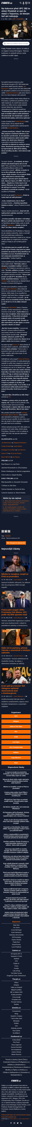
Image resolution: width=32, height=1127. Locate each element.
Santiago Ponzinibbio (8, 450)
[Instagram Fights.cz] (14, 1123)
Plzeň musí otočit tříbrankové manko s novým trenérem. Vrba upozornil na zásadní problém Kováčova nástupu (16, 874)
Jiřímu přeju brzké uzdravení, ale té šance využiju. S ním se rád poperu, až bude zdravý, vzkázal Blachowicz (16, 502)
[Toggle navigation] (29, 3)
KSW (16, 737)
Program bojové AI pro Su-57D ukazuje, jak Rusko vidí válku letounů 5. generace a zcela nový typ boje (16, 899)
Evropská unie (16, 999)
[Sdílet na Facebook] (2, 531)
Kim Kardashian (16, 1049)
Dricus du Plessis (23, 359)
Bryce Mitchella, (12, 289)
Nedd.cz (27, 1067)
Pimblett (4, 281)
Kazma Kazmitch (16, 1047)
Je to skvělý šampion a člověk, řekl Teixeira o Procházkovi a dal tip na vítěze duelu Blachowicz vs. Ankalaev (14, 509)
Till (9, 397)
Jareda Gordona (13, 128)
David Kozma (16, 944)
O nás (14, 1117)
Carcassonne (16, 1011)
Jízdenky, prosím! (16, 1028)
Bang (16, 1013)
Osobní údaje (25, 1115)
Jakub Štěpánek (18, 579)
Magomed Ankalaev (12, 93)
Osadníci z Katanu (16, 1016)
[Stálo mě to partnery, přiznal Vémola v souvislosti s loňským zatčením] (16, 637)
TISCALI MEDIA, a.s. (14, 1118)
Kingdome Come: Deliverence (16, 975)
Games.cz (14, 1062)
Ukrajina (16, 985)
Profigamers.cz (24, 1062)
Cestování (6, 1062)
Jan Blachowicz (6, 442)
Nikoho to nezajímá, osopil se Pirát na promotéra (14, 575)
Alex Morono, (14, 415)
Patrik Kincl (16, 942)
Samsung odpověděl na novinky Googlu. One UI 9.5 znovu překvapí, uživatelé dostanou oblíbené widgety (16, 850)
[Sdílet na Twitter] (6, 531)
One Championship (16, 747)
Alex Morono (21, 450)
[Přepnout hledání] (20, 3)
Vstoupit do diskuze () (17, 543)
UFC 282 (8, 536)
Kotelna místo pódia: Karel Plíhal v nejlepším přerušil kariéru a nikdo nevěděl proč (16, 794)
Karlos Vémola (16, 939)
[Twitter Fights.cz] (17, 1123)
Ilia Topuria (18, 195)
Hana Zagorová (16, 1045)
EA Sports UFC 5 (16, 954)
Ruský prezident (16, 994)
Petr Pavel (16, 1042)
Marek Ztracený (16, 1054)
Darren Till (4, 453)
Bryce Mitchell (5, 457)
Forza (16, 966)
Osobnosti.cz (20, 1064)
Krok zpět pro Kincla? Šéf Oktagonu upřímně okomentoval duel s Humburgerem (13, 689)
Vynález (16, 1004)
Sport (20, 1059)
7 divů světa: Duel (16, 1018)
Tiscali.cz (8, 1059)
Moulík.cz (8, 1070)
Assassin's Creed (16, 956)
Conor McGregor (16, 930)
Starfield (16, 958)
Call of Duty (16, 971)
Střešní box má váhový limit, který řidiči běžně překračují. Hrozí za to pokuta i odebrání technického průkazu (16, 858)
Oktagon (16, 721)
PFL (16, 731)
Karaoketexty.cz (7, 1067)
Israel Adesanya (16, 932)
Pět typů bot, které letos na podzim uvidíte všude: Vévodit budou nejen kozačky (16, 801)
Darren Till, (16, 344)
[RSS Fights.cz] (21, 1123)
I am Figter (16, 742)
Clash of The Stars (16, 726)
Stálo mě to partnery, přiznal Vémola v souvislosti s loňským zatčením (15, 650)
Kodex (3, 1117)
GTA (16, 961)
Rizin (16, 763)
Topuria (3, 268)
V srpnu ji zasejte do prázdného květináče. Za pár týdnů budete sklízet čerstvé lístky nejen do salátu (16, 773)
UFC (16, 716)
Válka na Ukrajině (16, 987)
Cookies (17, 1115)
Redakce (11, 1115)
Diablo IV (16, 963)
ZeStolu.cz (11, 1064)
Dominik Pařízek (18, 656)
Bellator (16, 752)
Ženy (25, 1059)
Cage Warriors (16, 757)
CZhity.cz (6, 1072)
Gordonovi (11, 225)
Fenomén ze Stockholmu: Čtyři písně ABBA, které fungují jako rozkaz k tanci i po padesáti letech (16, 828)
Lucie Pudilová (16, 947)
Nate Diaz (16, 925)
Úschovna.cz (18, 1067)
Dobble (16, 1023)
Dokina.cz (23, 1070)
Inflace (16, 982)
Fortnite (16, 968)
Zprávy (15, 1059)
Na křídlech (16, 1033)
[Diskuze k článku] (26, 19)
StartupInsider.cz (16, 1075)
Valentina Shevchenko (16, 935)
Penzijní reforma (16, 1002)
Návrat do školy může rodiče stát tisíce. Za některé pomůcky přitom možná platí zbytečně (16, 781)
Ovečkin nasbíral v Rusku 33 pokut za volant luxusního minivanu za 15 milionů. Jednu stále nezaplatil (16, 843)
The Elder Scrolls (16, 973)
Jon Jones (16, 927)
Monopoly (16, 1021)
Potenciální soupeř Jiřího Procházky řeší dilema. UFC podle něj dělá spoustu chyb (14, 612)
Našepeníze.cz (15, 1072)
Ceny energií (16, 997)
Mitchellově (13, 307)
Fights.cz (16, 1070)
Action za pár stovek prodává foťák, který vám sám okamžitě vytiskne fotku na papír (16, 821)
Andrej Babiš (16, 1040)
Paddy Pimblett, (20, 121)
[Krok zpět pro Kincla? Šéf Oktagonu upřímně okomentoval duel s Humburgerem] (16, 675)
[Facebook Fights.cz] (11, 1123)
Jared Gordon (18, 446)
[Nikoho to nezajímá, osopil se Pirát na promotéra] (16, 563)
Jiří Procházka (16, 937)
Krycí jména (16, 1030)
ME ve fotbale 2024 (16, 992)
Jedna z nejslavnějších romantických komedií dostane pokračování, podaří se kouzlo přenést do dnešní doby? (16, 836)
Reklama (4, 1115)
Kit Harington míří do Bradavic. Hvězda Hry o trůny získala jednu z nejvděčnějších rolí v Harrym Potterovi (16, 814)
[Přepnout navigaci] (23, 3)
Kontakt (9, 1117)
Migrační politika (16, 990)
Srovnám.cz (25, 1072)
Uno (16, 1026)
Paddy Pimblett (6, 446)
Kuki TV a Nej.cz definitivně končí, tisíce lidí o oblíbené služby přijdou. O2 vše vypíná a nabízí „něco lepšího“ (16, 906)
